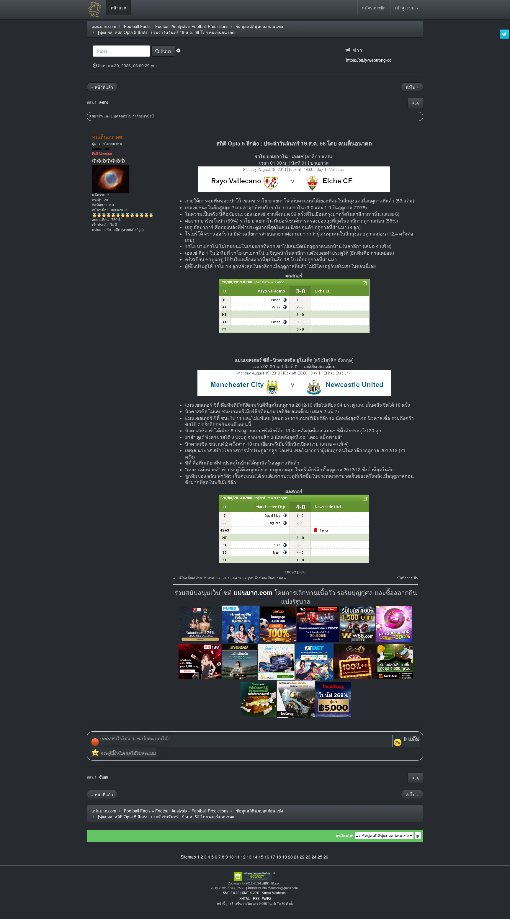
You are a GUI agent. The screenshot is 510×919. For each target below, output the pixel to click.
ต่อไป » (412, 87)
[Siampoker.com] (276, 661)
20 (290, 857)
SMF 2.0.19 (231, 893)
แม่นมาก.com (252, 592)
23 (308, 857)
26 (325, 857)
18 (278, 857)
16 (266, 857)
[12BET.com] (318, 623)
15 (261, 857)
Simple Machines (273, 893)
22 (302, 857)
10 (231, 857)
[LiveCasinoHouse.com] (355, 661)
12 (243, 857)
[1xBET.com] (314, 661)
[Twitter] (504, 35)
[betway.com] (296, 698)
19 (284, 857)
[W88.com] (357, 623)
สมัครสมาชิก (373, 8)
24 (314, 857)
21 (296, 857)
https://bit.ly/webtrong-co (369, 60)
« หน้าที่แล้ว (102, 87)
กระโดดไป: (344, 836)
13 (249, 857)
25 (320, 857)
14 (255, 857)
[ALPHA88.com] (395, 661)
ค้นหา (165, 51)
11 (237, 857)
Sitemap (188, 857)
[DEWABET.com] (258, 698)
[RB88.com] (239, 661)
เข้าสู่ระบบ (405, 8)
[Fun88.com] (240, 623)
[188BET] (278, 623)
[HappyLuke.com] (394, 623)
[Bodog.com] (333, 698)
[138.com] (200, 661)
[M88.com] (200, 623)
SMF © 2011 (251, 893)
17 (272, 857)
